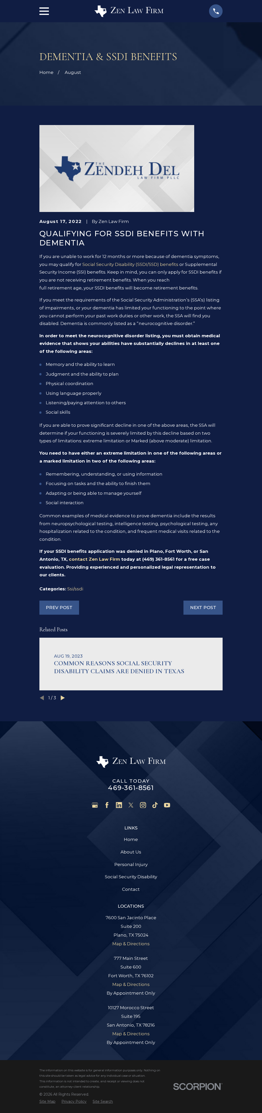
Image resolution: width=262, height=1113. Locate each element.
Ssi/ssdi (75, 588)
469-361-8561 (131, 788)
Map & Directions (131, 943)
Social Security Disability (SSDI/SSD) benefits (130, 264)
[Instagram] (143, 805)
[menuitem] (47, 1101)
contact (94, 559)
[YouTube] (167, 805)
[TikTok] (155, 805)
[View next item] (62, 697)
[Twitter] (131, 805)
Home (131, 839)
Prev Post (59, 607)
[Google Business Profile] (95, 805)
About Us (131, 852)
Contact (131, 889)
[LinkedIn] (119, 805)
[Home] (128, 11)
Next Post (203, 607)
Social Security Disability (131, 876)
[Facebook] (107, 805)
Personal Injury (131, 864)
